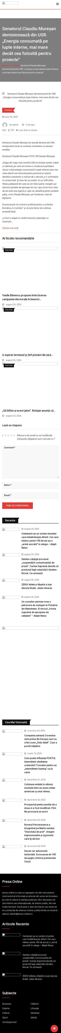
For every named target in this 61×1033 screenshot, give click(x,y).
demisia (49, 187)
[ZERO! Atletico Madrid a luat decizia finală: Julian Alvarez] (10, 585)
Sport (5, 1017)
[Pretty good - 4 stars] (11, 435)
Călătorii (35, 1004)
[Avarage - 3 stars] (8, 435)
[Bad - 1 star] (2, 435)
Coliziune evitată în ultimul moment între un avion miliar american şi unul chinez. (39, 788)
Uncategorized (9, 1022)
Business (6, 1004)
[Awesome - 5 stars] (13, 435)
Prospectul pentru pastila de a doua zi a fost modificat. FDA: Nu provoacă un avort (40, 808)
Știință (34, 1017)
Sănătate (35, 1013)
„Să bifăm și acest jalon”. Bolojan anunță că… (28, 410)
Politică (15, 65)
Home (7, 65)
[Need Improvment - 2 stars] (5, 435)
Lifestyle (35, 1008)
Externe (6, 1008)
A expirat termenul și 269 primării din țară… (27, 354)
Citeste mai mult (10, 228)
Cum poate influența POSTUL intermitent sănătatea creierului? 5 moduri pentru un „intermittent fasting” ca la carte (40, 765)
